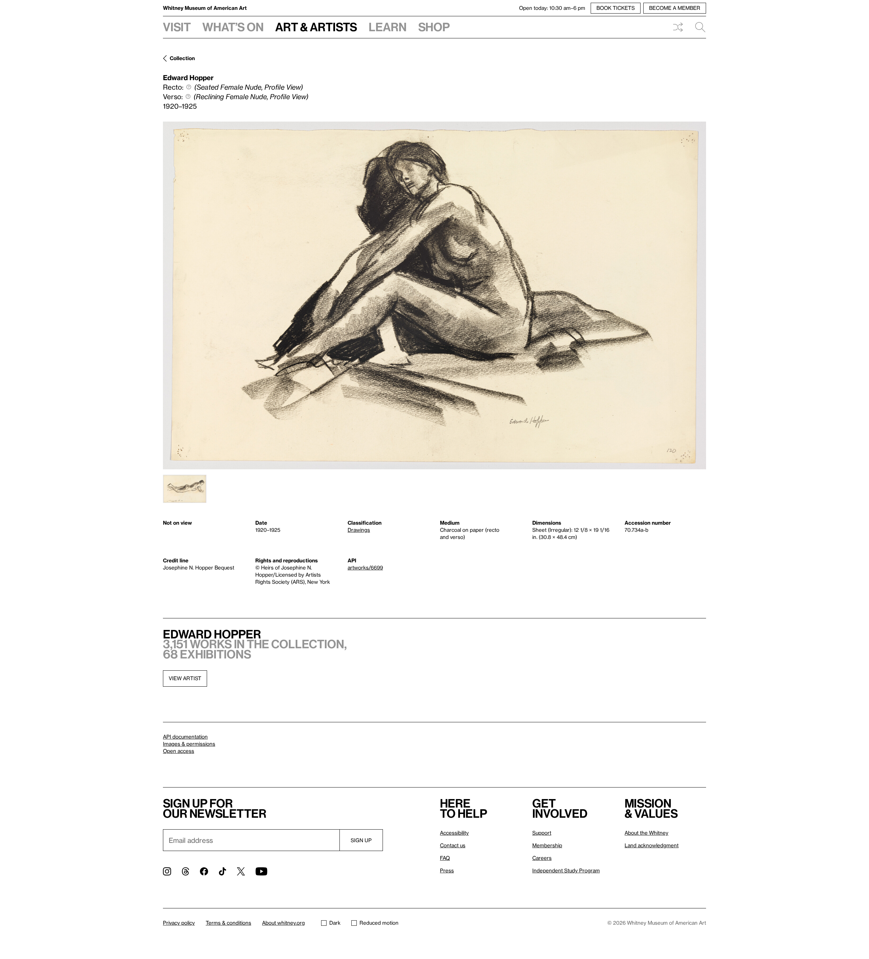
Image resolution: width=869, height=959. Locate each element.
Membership (547, 845)
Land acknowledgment (652, 845)
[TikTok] (223, 871)
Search (697, 27)
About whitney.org (283, 923)
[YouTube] (261, 871)
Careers (542, 858)
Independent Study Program (566, 870)
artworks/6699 (365, 567)
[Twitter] (241, 871)
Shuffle (678, 27)
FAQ (445, 858)
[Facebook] (204, 871)
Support (541, 833)
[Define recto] (189, 87)
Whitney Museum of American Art (205, 8)
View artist (185, 678)
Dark (334, 923)
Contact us (452, 845)
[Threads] (186, 871)
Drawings (359, 530)
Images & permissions (189, 744)
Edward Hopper (188, 77)
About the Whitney (646, 833)
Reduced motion (379, 923)
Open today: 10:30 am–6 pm (552, 8)
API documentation (185, 737)
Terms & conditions (228, 923)
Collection (182, 58)
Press (447, 870)
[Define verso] (188, 96)
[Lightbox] (434, 295)
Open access (178, 751)
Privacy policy (179, 923)
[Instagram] (167, 871)
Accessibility (454, 833)
